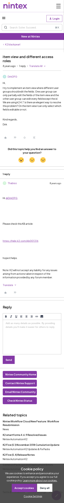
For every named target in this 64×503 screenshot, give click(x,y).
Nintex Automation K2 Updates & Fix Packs (26, 449)
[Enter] (6, 27)
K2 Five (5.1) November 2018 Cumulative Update (31, 444)
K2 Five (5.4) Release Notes (19, 454)
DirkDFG (12, 76)
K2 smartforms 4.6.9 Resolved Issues (24, 434)
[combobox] (32, 27)
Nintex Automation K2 (15, 439)
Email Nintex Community (20, 391)
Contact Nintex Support (20, 383)
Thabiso (12, 183)
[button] (4, 19)
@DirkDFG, (12, 198)
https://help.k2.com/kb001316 (20, 240)
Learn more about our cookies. (40, 480)
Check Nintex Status (19, 400)
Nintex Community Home (20, 374)
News (6, 429)
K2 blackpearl (12, 44)
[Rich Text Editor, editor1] (32, 337)
